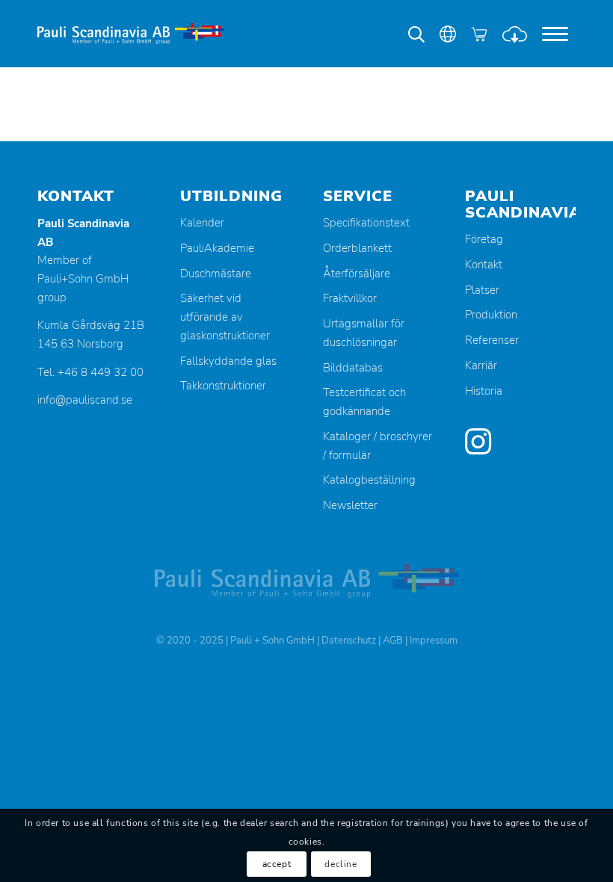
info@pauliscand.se (84, 399)
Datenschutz (348, 640)
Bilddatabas (353, 367)
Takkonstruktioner (223, 385)
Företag (484, 239)
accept (277, 864)
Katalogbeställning (369, 479)
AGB (393, 640)
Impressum (434, 640)
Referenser (492, 340)
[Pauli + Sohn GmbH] (130, 34)
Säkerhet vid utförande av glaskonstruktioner (225, 317)
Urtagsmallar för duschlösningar (363, 333)
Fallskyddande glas (228, 361)
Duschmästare (215, 273)
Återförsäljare (356, 273)
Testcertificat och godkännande (364, 402)
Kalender (202, 222)
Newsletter (350, 505)
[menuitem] (555, 34)
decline (340, 864)
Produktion (491, 314)
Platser (482, 290)
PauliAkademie (217, 248)
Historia (483, 390)
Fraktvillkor (350, 298)
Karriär (481, 365)
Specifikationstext (366, 222)
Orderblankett (357, 248)
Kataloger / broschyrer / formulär (377, 446)
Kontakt (483, 264)
